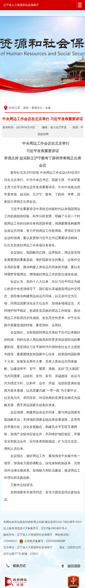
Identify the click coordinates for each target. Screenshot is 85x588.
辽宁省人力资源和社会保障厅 (21, 5)
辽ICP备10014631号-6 (54, 528)
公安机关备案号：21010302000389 (44, 541)
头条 (48, 107)
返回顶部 (72, 566)
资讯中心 (37, 107)
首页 (26, 107)
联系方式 (17, 566)
